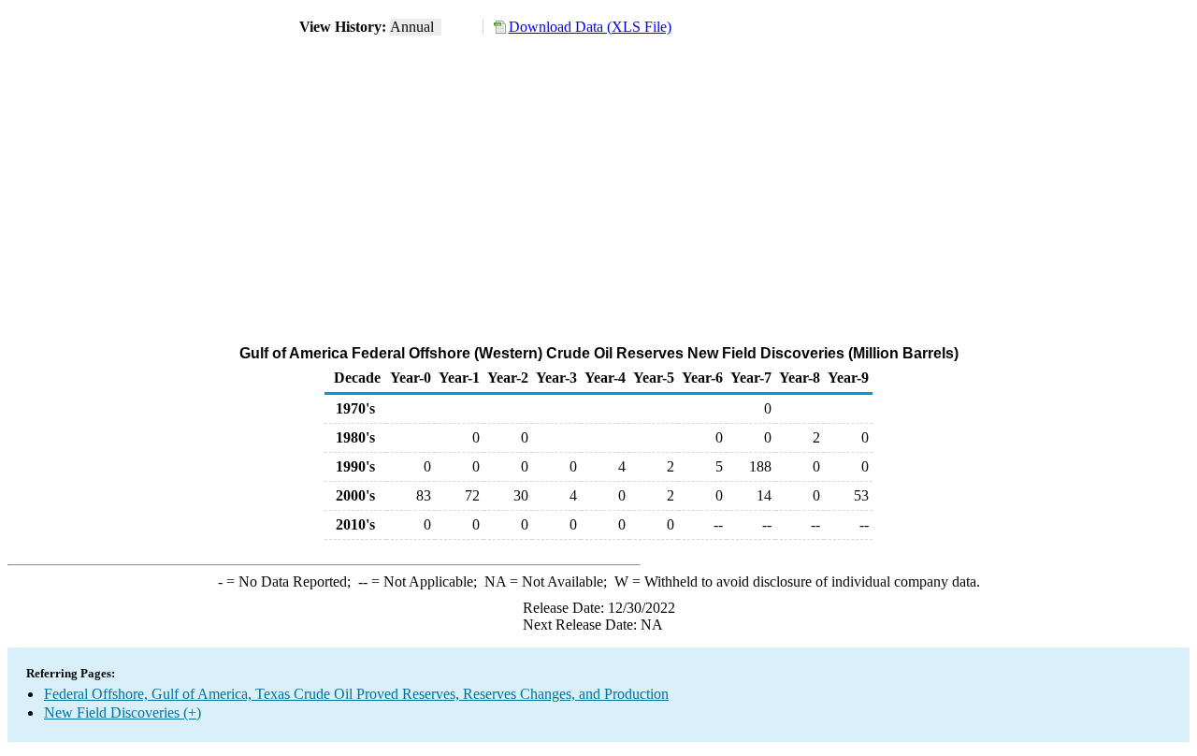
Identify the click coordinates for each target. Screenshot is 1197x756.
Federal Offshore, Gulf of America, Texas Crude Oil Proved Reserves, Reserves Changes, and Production (356, 694)
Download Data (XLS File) (590, 27)
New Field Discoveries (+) (122, 712)
